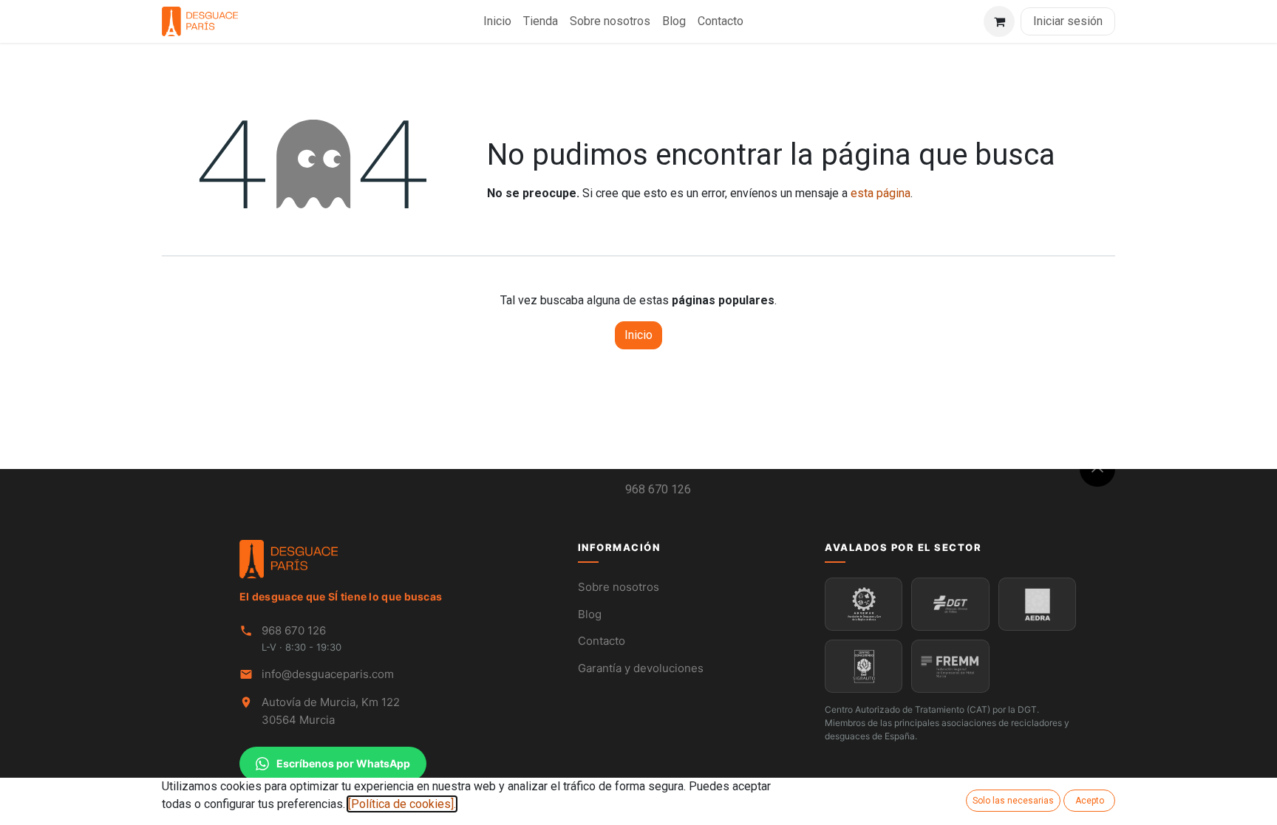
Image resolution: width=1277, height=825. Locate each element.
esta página (880, 193)
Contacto (601, 641)
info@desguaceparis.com (328, 674)
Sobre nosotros (618, 587)
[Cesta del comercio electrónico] (999, 21)
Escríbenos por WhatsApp (343, 763)
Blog (590, 614)
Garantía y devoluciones (641, 668)
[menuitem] (497, 21)
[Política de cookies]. (402, 804)
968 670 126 (658, 489)
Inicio (638, 335)
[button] (1097, 469)
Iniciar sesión (1068, 21)
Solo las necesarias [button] (1013, 800)
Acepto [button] (1089, 800)
